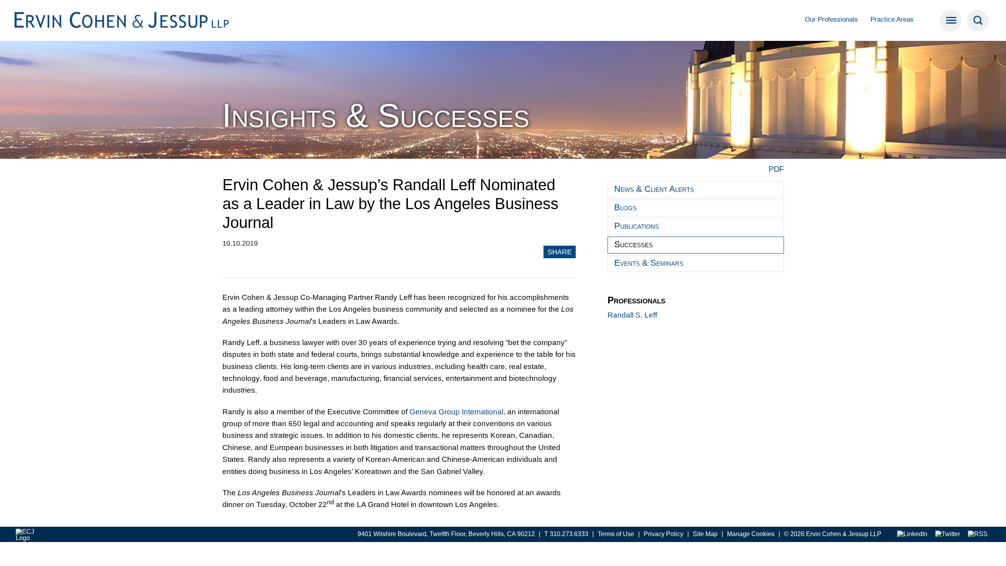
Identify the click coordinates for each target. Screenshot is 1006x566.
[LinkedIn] (912, 534)
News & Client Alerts (654, 189)
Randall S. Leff (632, 315)
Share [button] (559, 252)
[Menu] (951, 20)
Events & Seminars (648, 263)
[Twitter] (947, 534)
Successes (633, 244)
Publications (636, 226)
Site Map (705, 534)
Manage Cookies (751, 534)
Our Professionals (831, 19)
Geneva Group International (456, 412)
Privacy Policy (663, 534)
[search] (978, 20)
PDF (776, 169)
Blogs (625, 207)
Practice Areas (892, 19)
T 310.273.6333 (566, 534)
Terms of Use (616, 534)
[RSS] (978, 534)
